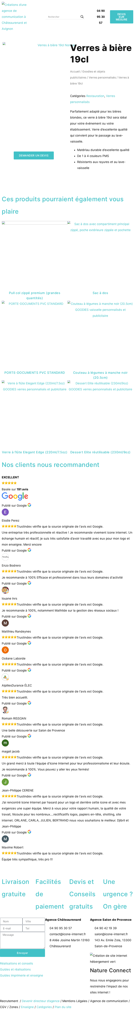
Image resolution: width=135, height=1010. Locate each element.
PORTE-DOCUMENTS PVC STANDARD (34, 372)
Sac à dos (100, 293)
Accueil (75, 71)
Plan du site (63, 1007)
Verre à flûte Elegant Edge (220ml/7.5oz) (34, 452)
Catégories (44, 1007)
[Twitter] (59, 957)
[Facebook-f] (49, 957)
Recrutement (9, 1001)
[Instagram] (68, 957)
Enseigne (27, 1007)
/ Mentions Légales (73, 1001)
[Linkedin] (78, 957)
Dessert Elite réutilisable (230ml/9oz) (100, 452)
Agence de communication (109, 1001)
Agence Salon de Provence (111, 919)
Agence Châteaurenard (63, 919)
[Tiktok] (49, 967)
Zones (13, 1007)
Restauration (95, 96)
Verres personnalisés (102, 77)
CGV (3, 1007)
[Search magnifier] (82, 16)
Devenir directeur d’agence (41, 1001)
